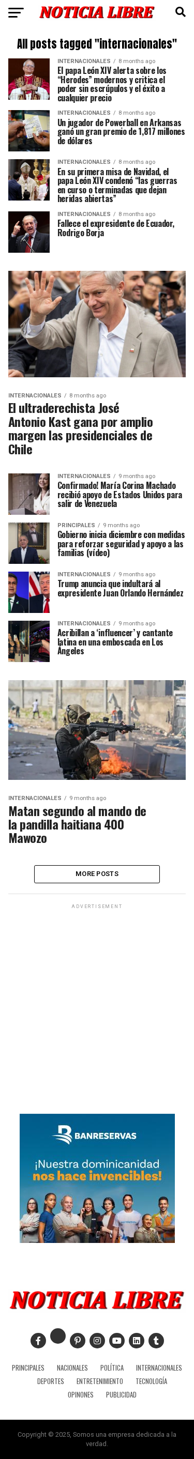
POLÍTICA (112, 1368)
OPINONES (81, 1395)
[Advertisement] (97, 1008)
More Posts (97, 874)
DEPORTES (50, 1381)
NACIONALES (72, 1368)
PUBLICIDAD (121, 1395)
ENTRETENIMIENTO (100, 1381)
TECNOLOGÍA (151, 1381)
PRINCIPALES (28, 1368)
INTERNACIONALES (159, 1368)
